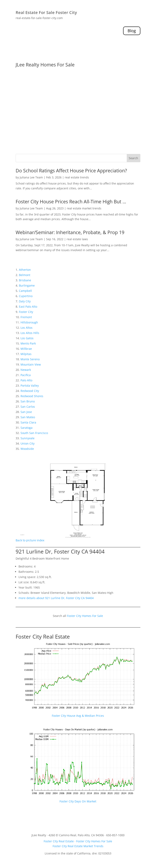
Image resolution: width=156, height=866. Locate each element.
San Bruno (28, 401)
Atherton (25, 270)
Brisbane (25, 280)
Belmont (24, 275)
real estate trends (77, 177)
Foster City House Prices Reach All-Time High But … (71, 201)
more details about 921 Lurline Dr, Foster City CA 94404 (56, 598)
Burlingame (27, 285)
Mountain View (31, 364)
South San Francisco (34, 433)
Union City (28, 443)
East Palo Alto (28, 306)
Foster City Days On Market (78, 801)
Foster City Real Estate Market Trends (78, 846)
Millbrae (26, 349)
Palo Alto (26, 380)
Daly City (25, 301)
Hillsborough (29, 322)
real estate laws (77, 239)
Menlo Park (28, 343)
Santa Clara (28, 422)
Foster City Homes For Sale (85, 616)
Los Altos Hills (30, 333)
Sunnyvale (28, 438)
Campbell (25, 291)
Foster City (26, 312)
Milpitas (26, 354)
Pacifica (26, 375)
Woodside (27, 449)
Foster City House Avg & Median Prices (78, 716)
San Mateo (28, 417)
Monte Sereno (30, 359)
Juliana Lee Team (31, 177)
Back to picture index (30, 540)
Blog (132, 30)
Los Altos (26, 328)
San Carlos (28, 406)
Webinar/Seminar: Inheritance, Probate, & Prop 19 (70, 232)
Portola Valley (30, 385)
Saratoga (26, 428)
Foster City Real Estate (43, 636)
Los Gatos (27, 338)
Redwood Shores (32, 396)
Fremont (26, 317)
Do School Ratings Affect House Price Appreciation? (71, 170)
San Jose (26, 412)
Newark (26, 370)
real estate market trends (84, 208)
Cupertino (25, 296)
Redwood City (30, 391)
